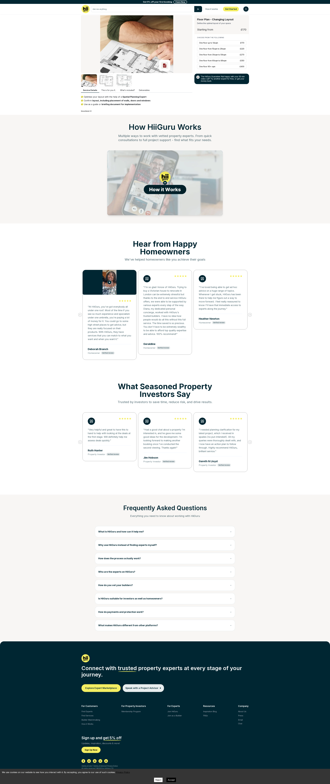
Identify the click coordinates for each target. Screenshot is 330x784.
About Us (242, 711)
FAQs (205, 715)
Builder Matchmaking (90, 720)
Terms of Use (86, 766)
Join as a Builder (174, 715)
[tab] (90, 90)
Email (240, 720)
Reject (158, 780)
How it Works (87, 724)
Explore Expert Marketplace (101, 688)
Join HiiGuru (172, 711)
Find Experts (87, 711)
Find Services (87, 715)
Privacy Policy (112, 766)
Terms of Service (85, 111)
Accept (171, 780)
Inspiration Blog (210, 711)
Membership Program (131, 711)
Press (240, 715)
